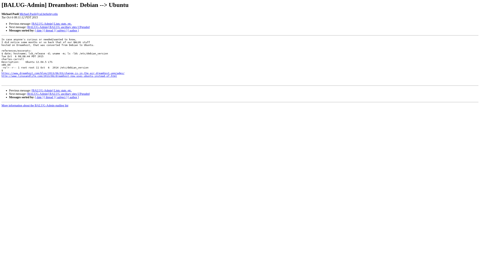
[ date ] (39, 30)
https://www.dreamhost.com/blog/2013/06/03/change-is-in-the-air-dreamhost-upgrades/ (63, 73)
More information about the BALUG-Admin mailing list (35, 105)
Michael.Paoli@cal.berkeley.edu (39, 14)
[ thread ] (49, 30)
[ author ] (73, 30)
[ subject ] (61, 30)
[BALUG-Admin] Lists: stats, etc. (52, 23)
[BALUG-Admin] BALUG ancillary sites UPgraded (58, 27)
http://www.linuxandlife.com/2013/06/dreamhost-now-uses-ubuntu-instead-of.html (59, 76)
